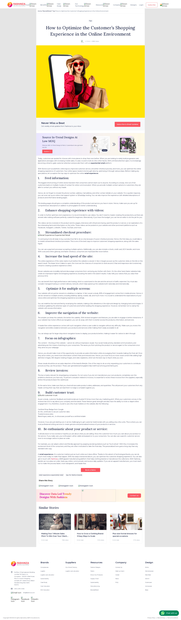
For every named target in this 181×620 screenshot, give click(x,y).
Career (117, 575)
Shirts (147, 567)
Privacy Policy (151, 618)
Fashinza (54, 459)
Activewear (148, 586)
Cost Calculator (45, 586)
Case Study (44, 582)
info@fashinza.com (29, 592)
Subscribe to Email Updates (127, 124)
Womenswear (149, 571)
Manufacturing (95, 586)
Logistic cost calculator (47, 575)
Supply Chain (94, 578)
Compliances (44, 567)
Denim (147, 578)
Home (40, 11)
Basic (146, 590)
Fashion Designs (95, 567)
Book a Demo (90, 470)
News (117, 578)
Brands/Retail (47, 11)
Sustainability (45, 578)
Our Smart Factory (71, 567)
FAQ (116, 582)
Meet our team (119, 571)
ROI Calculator (45, 590)
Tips (53, 11)
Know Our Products (96, 575)
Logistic (43, 571)
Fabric (92, 571)
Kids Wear (148, 575)
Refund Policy (161, 618)
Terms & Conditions (172, 618)
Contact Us (134, 496)
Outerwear (148, 582)
